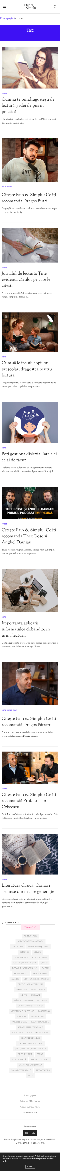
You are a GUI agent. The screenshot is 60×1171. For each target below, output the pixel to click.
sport (40, 1054)
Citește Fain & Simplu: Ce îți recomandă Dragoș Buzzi (29, 198)
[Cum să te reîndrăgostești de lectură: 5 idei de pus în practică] (30, 68)
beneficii (24, 952)
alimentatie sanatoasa (31, 941)
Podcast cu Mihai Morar (30, 1107)
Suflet (4, 93)
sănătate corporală (30, 1065)
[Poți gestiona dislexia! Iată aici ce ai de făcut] (30, 422)
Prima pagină (7, 18)
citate (37, 952)
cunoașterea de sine (25, 963)
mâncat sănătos (23, 1000)
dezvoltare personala (24, 968)
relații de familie (30, 1038)
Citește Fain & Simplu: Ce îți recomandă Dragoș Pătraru (29, 722)
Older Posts (12, 922)
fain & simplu (21, 973)
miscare (35, 995)
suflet (45, 1059)
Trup (15, 710)
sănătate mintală (21, 1070)
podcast (21, 1016)
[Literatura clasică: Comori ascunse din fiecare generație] (30, 854)
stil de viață (19, 1059)
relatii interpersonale (30, 1027)
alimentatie (30, 936)
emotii (45, 968)
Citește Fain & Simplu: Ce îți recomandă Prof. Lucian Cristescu (29, 801)
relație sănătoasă (37, 1032)
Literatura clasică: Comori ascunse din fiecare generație (28, 888)
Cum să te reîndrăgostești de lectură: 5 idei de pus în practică (28, 105)
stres (34, 1059)
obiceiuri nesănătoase (30, 1006)
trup (30, 1075)
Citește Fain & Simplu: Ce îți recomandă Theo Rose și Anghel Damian (29, 536)
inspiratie (21, 989)
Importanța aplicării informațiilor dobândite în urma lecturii (26, 629)
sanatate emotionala (30, 1043)
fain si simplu (40, 973)
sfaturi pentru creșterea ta (30, 1049)
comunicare (21, 957)
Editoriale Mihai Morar (30, 1101)
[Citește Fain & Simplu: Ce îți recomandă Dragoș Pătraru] (30, 683)
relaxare (17, 1032)
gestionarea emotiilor (36, 979)
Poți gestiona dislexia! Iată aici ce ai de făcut (29, 457)
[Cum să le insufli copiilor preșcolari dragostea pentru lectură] (30, 332)
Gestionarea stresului (30, 984)
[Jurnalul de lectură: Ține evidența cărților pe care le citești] (30, 245)
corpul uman (39, 957)
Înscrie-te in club (30, 1112)
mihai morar (38, 989)
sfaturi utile (25, 1054)
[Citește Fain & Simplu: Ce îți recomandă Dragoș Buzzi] (30, 160)
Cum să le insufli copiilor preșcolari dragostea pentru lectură (27, 369)
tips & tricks (43, 1070)
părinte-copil (19, 1022)
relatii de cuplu (40, 1022)
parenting (44, 1011)
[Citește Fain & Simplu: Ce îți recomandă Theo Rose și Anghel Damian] (30, 503)
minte (23, 995)
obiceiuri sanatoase (22, 1011)
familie (15, 979)
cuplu (44, 963)
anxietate (18, 946)
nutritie (42, 1000)
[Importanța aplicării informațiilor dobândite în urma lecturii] (30, 590)
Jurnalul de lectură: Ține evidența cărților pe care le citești (26, 279)
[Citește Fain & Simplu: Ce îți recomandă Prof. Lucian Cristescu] (30, 768)
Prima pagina (30, 1095)
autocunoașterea (38, 946)
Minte (4, 186)
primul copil (37, 1016)
